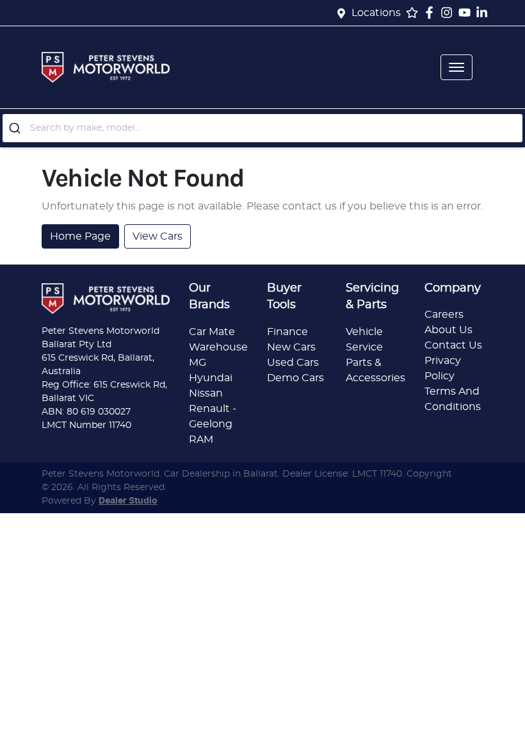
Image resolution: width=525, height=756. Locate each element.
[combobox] (262, 128)
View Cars (157, 236)
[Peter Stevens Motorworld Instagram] (449, 12)
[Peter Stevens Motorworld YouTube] (467, 12)
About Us (448, 330)
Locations (376, 13)
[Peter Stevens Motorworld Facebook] (431, 12)
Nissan (206, 393)
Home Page (80, 236)
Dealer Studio (128, 501)
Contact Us (453, 345)
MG (197, 362)
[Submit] (16, 128)
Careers (444, 314)
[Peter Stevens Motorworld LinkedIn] (484, 12)
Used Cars (293, 362)
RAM (201, 439)
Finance (287, 332)
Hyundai (210, 378)
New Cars (291, 347)
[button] (456, 67)
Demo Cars (295, 378)
